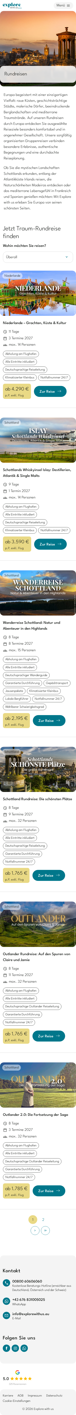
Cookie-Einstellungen (16, 1401)
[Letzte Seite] (45, 1230)
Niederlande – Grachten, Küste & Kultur (34, 323)
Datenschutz (54, 1395)
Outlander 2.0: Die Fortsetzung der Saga (35, 1115)
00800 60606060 (27, 1281)
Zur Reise (47, 392)
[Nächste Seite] (35, 1230)
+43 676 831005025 (28, 1300)
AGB (20, 1395)
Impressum (35, 1395)
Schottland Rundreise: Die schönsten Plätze (37, 799)
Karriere (8, 1395)
